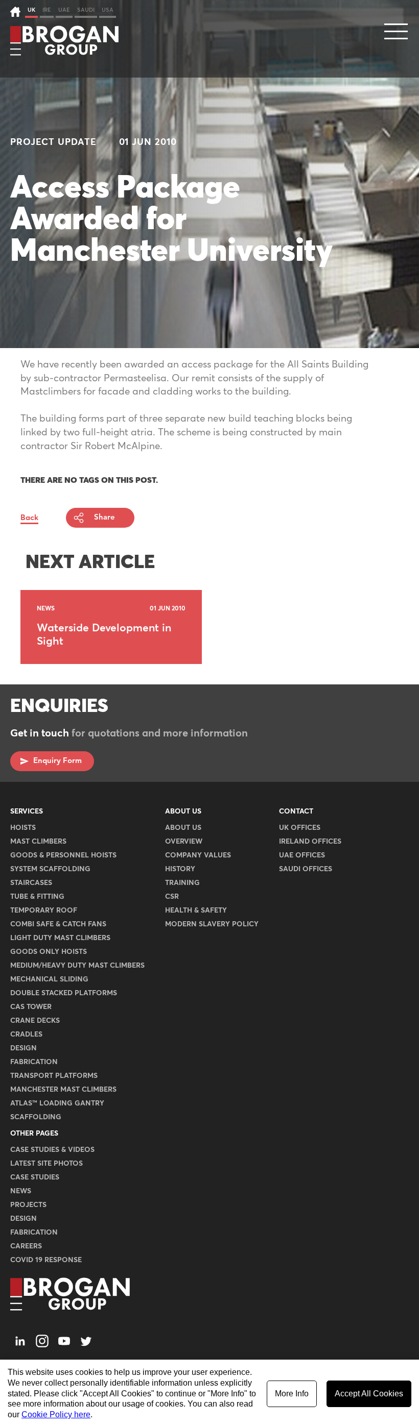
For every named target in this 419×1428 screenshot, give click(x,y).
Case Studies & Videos (52, 1149)
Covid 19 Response (46, 1260)
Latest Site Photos (46, 1163)
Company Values (198, 855)
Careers (26, 1246)
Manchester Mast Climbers (63, 1089)
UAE (64, 10)
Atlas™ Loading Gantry (57, 1103)
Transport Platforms (54, 1075)
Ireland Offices (310, 841)
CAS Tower (31, 1007)
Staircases (31, 883)
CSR (172, 896)
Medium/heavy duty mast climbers (77, 965)
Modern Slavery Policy (212, 924)
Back (29, 518)
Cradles (26, 1034)
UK (31, 10)
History (180, 869)
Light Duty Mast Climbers (60, 938)
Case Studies (34, 1177)
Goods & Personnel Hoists (63, 855)
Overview (183, 841)
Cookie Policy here (55, 1414)
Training (182, 883)
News (20, 1191)
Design (23, 1048)
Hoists (23, 827)
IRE (46, 10)
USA (107, 10)
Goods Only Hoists (48, 951)
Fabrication (34, 1062)
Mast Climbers (38, 841)
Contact (296, 811)
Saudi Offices (305, 869)
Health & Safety (196, 910)
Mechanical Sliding (49, 979)
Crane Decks (35, 1020)
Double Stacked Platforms (63, 993)
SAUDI (86, 10)
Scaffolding (35, 1117)
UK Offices (299, 827)
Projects (28, 1205)
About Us (183, 811)
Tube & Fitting (37, 896)
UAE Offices (302, 855)
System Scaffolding (50, 869)
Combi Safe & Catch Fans (58, 924)
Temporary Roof (43, 910)
